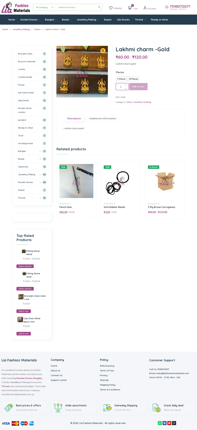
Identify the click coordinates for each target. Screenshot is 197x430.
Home (5, 29)
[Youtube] (169, 423)
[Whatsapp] (160, 423)
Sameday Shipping (126, 405)
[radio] (121, 79)
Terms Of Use (107, 370)
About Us (55, 370)
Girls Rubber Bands (114, 207)
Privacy (104, 375)
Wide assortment (76, 405)
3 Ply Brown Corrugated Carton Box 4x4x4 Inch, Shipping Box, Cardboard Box (164, 207)
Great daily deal (173, 405)
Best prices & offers (28, 405)
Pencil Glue (65, 207)
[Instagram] (174, 423)
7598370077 (180, 6)
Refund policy (107, 365)
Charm (37, 29)
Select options (25, 266)
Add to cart (138, 86)
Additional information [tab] (102, 118)
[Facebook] (165, 423)
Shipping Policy (108, 384)
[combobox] (44, 7)
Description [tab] (74, 118)
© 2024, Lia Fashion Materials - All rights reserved (97, 423)
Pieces (120, 72)
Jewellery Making (21, 29)
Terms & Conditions (110, 389)
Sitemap (104, 380)
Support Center (59, 380)
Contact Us (56, 375)
